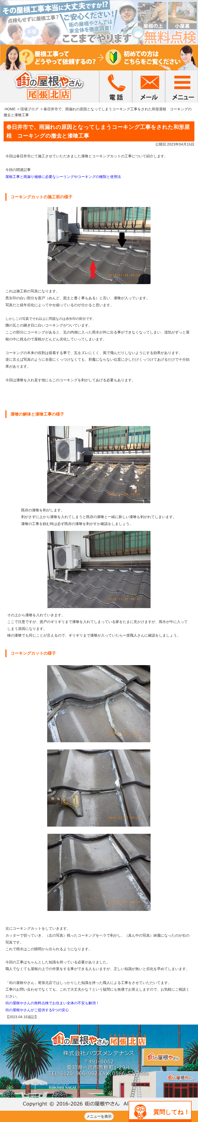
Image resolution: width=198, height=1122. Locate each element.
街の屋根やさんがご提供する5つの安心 (37, 1010)
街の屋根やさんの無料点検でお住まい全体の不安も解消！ (52, 1003)
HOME (10, 109)
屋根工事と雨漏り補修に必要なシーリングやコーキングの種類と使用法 (63, 177)
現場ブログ (29, 109)
